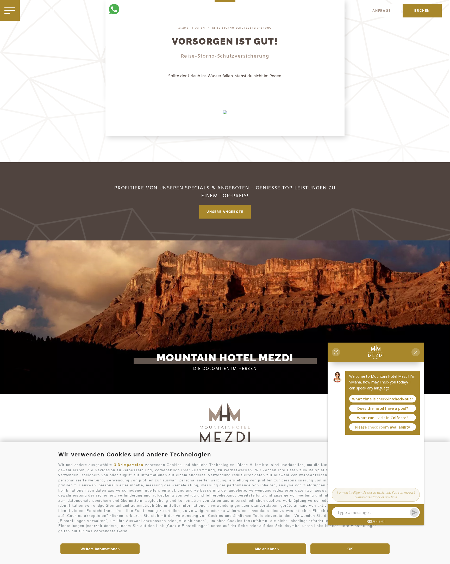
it (345, 11)
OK (350, 549)
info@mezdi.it (87, 10)
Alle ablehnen (266, 549)
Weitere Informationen (100, 549)
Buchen (422, 11)
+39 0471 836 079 (48, 10)
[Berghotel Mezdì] (225, 427)
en (354, 11)
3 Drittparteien (128, 465)
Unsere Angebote (225, 212)
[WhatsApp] (114, 10)
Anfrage (381, 11)
